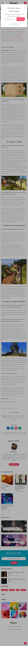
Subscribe (20, 19)
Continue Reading (14, 24)
